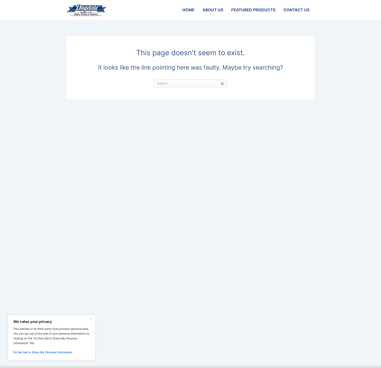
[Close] (91, 318)
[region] (51, 337)
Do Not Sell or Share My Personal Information (42, 352)
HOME (188, 10)
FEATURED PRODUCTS (253, 10)
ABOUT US (212, 10)
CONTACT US (296, 10)
